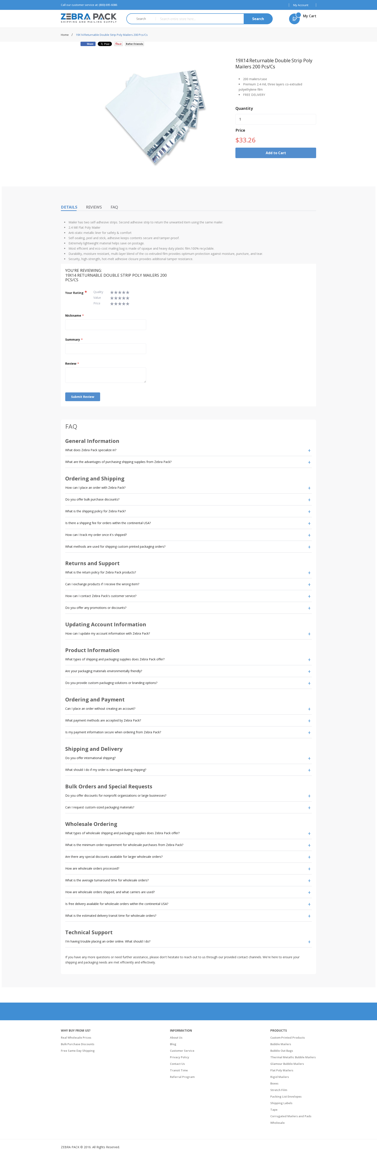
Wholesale (277, 1123)
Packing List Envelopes (286, 1096)
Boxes (274, 1083)
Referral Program (182, 1077)
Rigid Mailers (279, 1077)
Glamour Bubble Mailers (287, 1064)
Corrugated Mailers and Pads (290, 1116)
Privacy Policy (179, 1057)
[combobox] (214, 19)
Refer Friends (134, 43)
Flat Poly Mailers (281, 1070)
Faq (114, 207)
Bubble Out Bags (281, 1051)
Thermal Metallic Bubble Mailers (293, 1057)
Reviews (94, 207)
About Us (176, 1037)
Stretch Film (278, 1090)
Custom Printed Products (287, 1037)
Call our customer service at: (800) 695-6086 (89, 5)
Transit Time (179, 1070)
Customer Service (182, 1051)
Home (65, 35)
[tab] (188, 450)
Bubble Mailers (280, 1044)
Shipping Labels (281, 1103)
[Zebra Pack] (90, 18)
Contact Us (177, 1064)
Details (69, 207)
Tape (274, 1110)
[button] (302, 5)
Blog (173, 1044)
